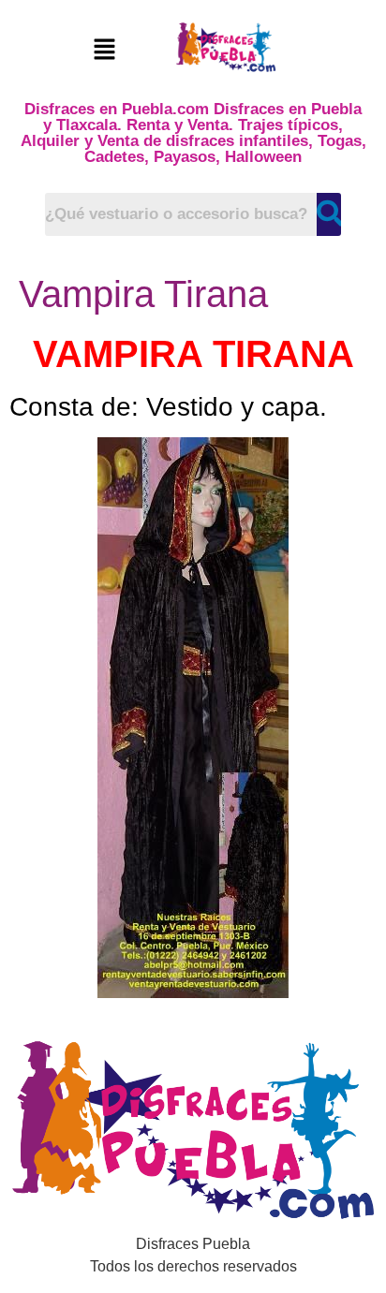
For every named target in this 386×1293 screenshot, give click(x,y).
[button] (104, 50)
